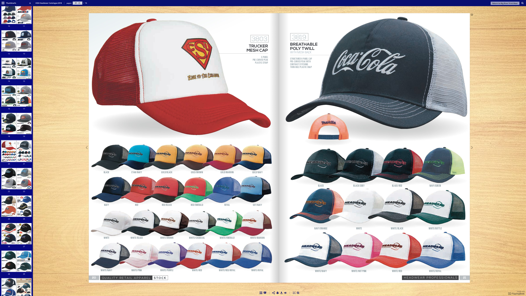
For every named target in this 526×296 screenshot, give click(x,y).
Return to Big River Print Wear (505, 3)
